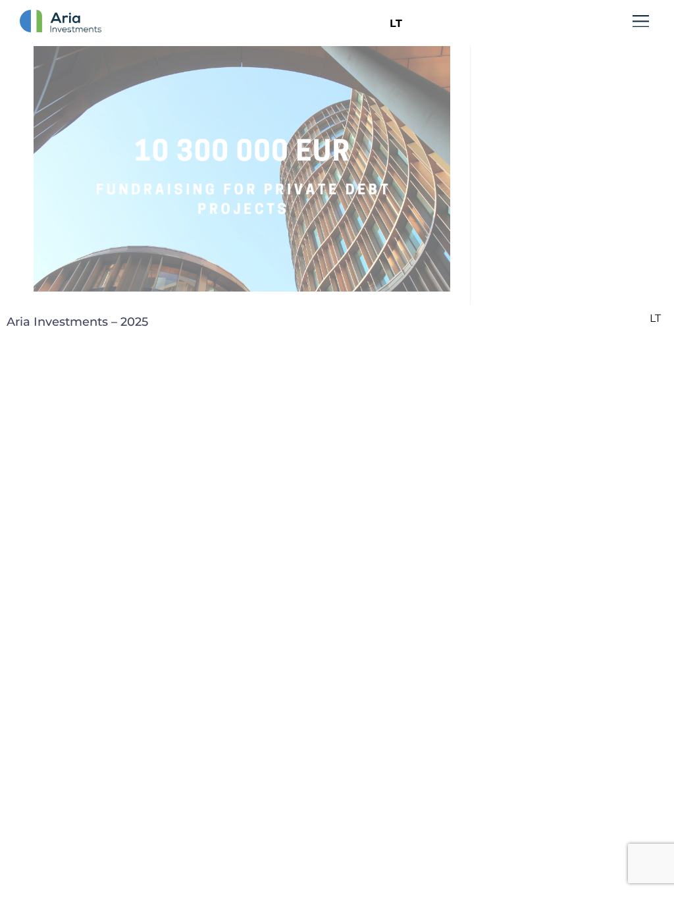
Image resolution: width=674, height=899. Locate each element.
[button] (641, 22)
